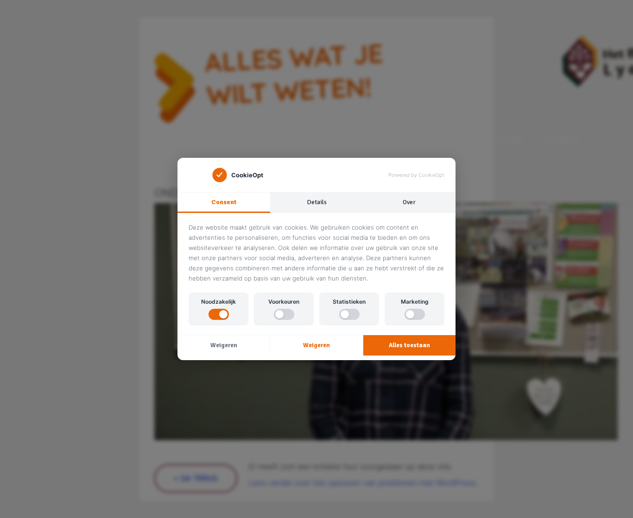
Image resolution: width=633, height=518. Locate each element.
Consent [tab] (223, 202)
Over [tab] (409, 202)
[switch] (219, 314)
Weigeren (223, 345)
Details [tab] (317, 202)
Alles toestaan (409, 345)
